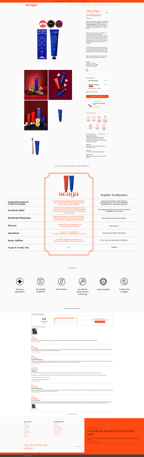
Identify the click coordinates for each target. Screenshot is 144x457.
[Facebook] (76, 446)
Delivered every (92, 88)
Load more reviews (72, 414)
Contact (56, 423)
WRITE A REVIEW (100, 321)
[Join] (140, 442)
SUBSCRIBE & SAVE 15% (93, 85)
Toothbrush (27, 428)
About (25, 434)
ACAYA (27, 455)
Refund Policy (57, 434)
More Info (26, 436)
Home (25, 423)
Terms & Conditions (58, 430)
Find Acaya (56, 426)
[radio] (87, 81)
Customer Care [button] (59, 421)
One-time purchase (93, 80)
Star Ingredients (91, 134)
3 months (98, 88)
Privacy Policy (57, 432)
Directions (102, 134)
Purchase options (90, 78)
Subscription (27, 432)
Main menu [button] (27, 421)
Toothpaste (27, 426)
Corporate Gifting (58, 428)
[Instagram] (81, 446)
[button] (75, 5)
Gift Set (26, 430)
